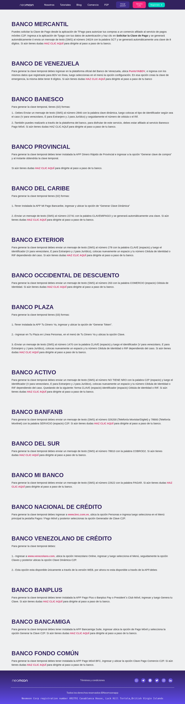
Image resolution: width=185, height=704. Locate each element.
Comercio (93, 4)
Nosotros (49, 4)
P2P (106, 4)
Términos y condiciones (92, 680)
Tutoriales (65, 4)
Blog (79, 4)
